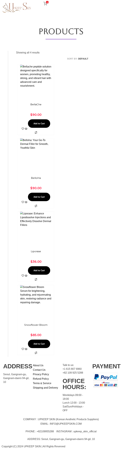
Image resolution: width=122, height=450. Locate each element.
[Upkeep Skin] (17, 8)
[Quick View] (26, 129)
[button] (118, 4)
